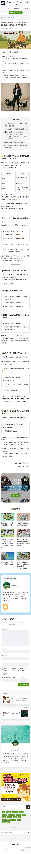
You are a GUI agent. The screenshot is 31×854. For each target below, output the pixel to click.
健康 (24, 814)
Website (5, 610)
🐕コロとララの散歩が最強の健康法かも (16, 129)
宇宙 (4, 817)
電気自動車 (6, 822)
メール (4, 655)
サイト (4, 662)
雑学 (19, 820)
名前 (4, 649)
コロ (21, 812)
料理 (15, 817)
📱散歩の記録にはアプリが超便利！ (14, 132)
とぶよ (16, 495)
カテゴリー (15, 827)
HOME (16, 844)
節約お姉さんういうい (9, 820)
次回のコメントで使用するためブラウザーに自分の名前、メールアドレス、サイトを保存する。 (16, 669)
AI (3, 812)
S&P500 (15, 812)
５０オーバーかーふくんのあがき (18, 3)
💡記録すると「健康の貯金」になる (14, 142)
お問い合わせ (17, 8)
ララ (18, 814)
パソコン (11, 814)
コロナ (4, 814)
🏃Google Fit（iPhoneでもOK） (15, 134)
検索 (28, 807)
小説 (9, 817)
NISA (8, 812)
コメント (5, 629)
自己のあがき (26, 463)
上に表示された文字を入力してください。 (13, 677)
